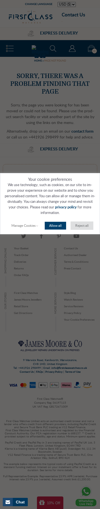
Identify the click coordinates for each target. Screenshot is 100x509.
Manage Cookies (23, 225)
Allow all (55, 225)
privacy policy (66, 207)
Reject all (82, 225)
